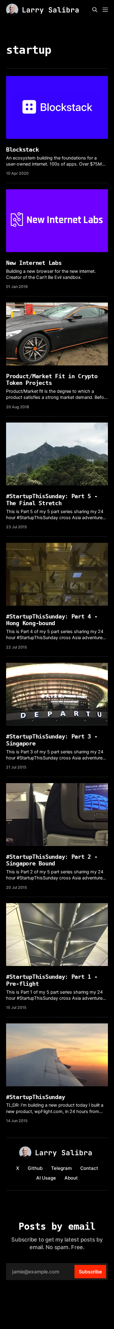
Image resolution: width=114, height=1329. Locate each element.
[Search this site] (95, 10)
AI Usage (46, 1178)
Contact (89, 1168)
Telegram (61, 1168)
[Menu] (105, 10)
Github (35, 1168)
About (71, 1178)
